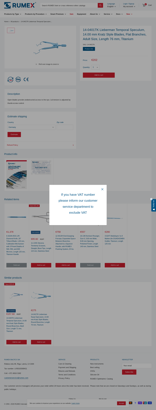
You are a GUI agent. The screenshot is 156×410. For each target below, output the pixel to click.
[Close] (102, 189)
